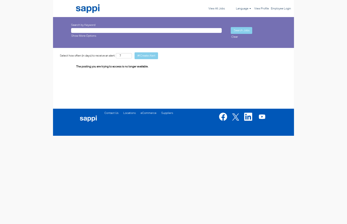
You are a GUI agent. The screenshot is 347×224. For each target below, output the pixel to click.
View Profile (261, 8)
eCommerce (148, 113)
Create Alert (147, 55)
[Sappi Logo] (79, 8)
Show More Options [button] (83, 35)
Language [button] (242, 8)
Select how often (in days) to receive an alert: (87, 55)
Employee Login (281, 8)
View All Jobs (216, 8)
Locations (129, 113)
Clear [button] (234, 36)
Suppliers (167, 113)
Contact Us (111, 113)
